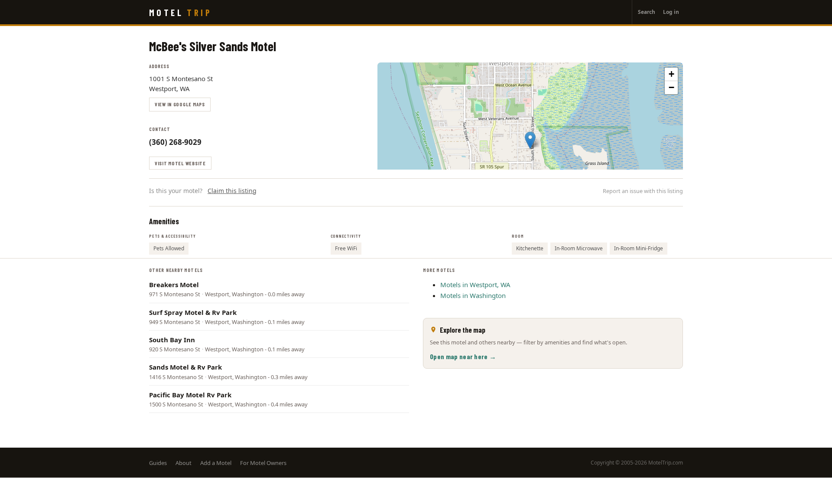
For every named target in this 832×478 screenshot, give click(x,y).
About (184, 463)
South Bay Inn (172, 339)
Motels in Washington (473, 295)
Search (646, 12)
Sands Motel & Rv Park (185, 367)
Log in (671, 12)
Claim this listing (232, 191)
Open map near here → (463, 356)
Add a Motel (215, 463)
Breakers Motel (174, 284)
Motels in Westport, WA (475, 284)
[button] (530, 140)
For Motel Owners (263, 463)
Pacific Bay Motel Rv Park (190, 394)
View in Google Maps (180, 104)
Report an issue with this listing (643, 191)
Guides (158, 463)
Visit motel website (180, 163)
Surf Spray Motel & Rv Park (193, 312)
